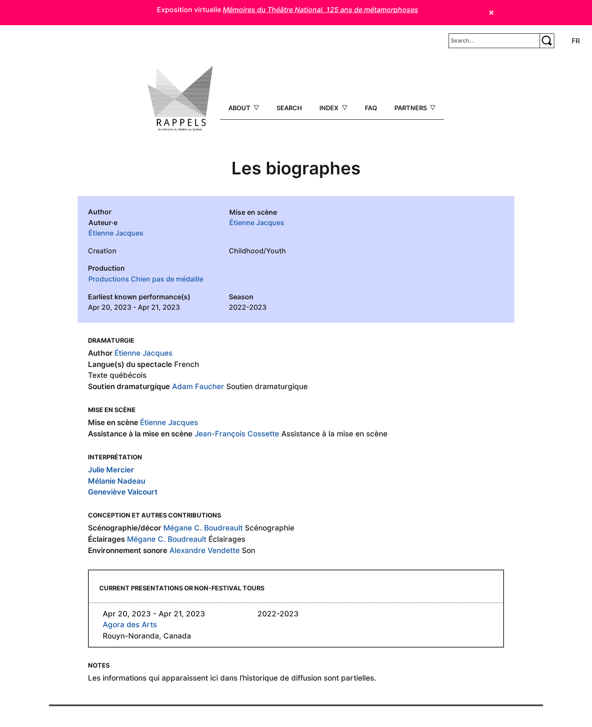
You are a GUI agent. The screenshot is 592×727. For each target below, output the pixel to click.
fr (576, 40)
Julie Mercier (111, 469)
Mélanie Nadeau (116, 480)
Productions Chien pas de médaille (145, 279)
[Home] (180, 98)
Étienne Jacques (115, 233)
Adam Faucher (198, 386)
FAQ (371, 107)
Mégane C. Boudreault (203, 527)
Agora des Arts (130, 624)
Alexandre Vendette (204, 550)
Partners (411, 107)
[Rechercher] (547, 40)
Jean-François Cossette (237, 433)
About (240, 107)
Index (329, 107)
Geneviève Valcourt (123, 491)
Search (289, 107)
